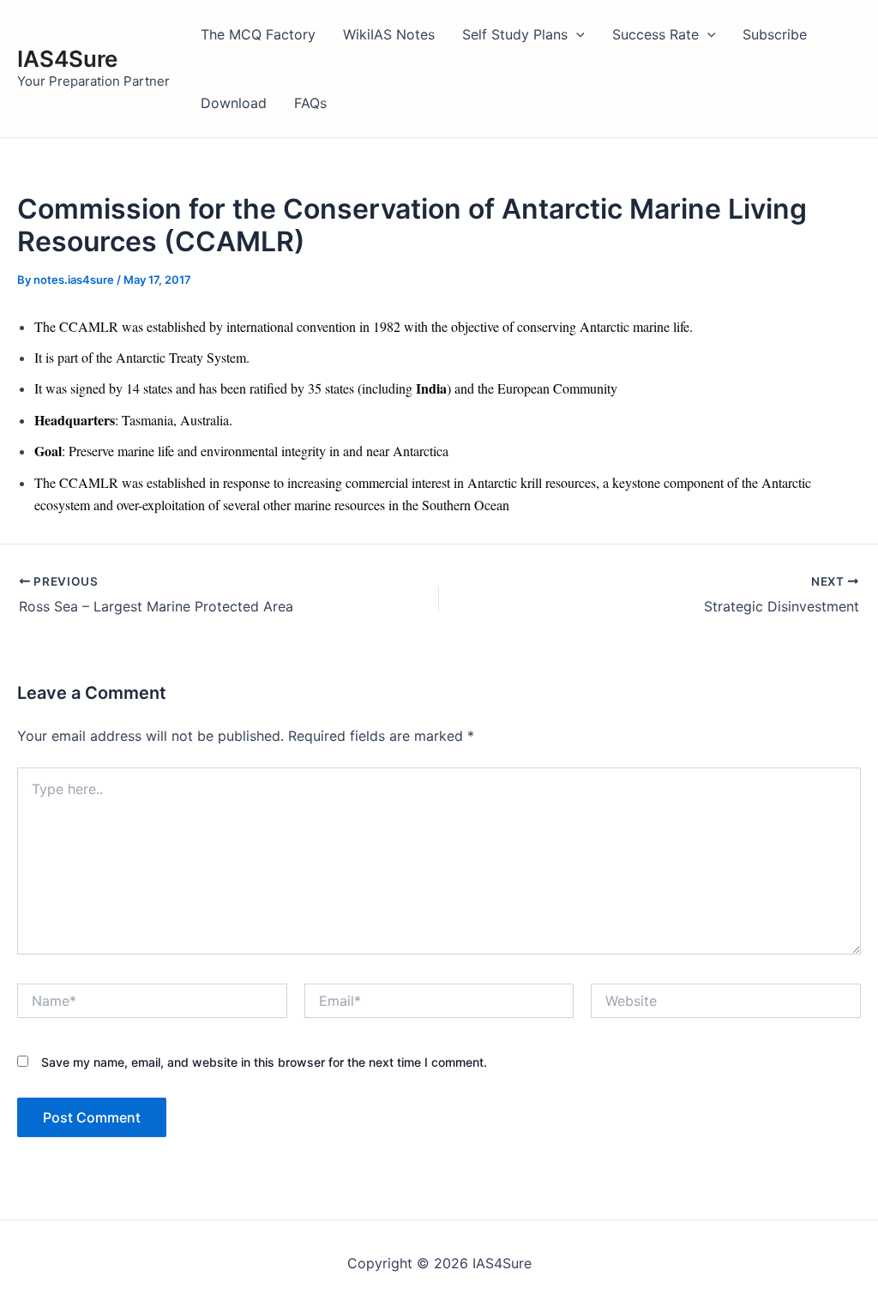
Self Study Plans (515, 34)
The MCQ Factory (258, 34)
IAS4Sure (67, 58)
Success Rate (655, 34)
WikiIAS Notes (389, 34)
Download (234, 102)
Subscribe (775, 34)
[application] (576, 34)
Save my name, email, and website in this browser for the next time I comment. (264, 1062)
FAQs (310, 102)
